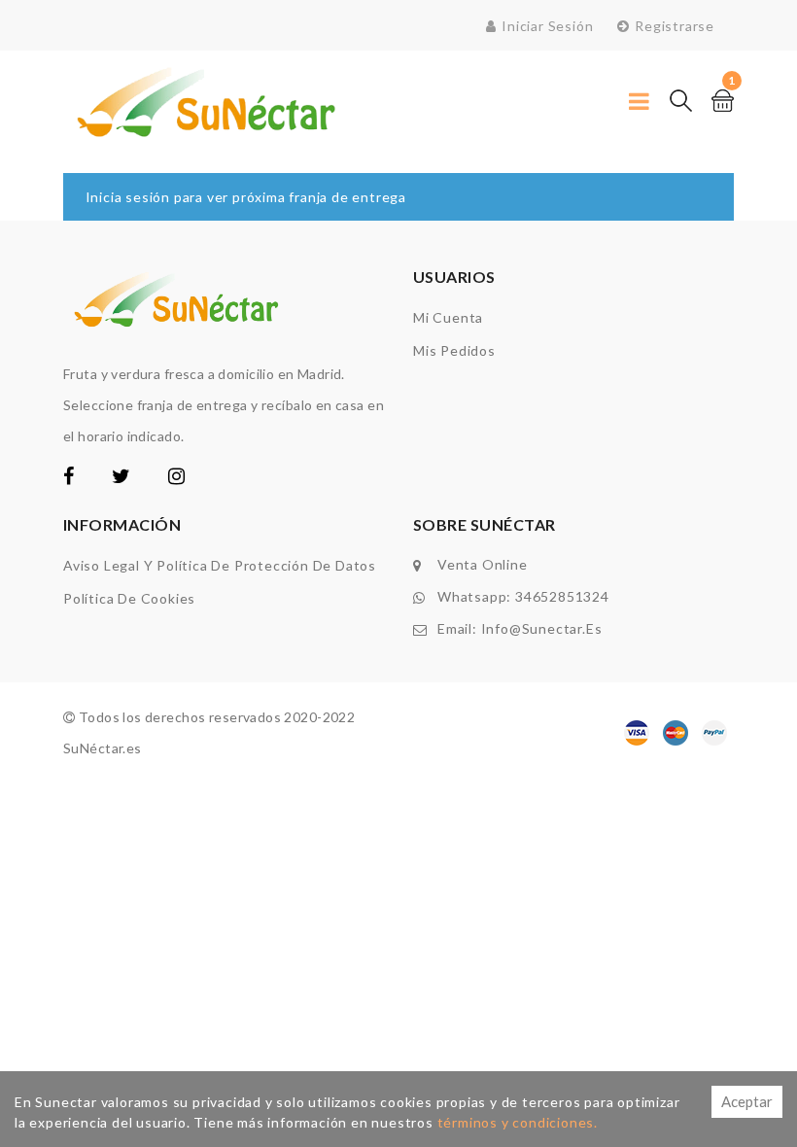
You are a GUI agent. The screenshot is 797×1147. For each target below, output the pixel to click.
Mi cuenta (448, 317)
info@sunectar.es (542, 628)
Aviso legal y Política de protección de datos (219, 565)
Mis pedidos (454, 350)
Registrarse (674, 25)
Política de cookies (129, 598)
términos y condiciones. (517, 1122)
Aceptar (747, 1101)
